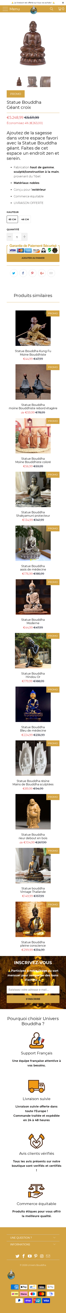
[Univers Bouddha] (34, 9)
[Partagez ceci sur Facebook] (23, 273)
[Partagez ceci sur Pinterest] (32, 273)
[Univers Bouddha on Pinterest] (36, 1256)
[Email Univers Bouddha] (48, 1256)
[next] (56, 44)
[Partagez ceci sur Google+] (42, 273)
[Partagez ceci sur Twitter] (14, 273)
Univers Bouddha (37, 1265)
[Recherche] (53, 8)
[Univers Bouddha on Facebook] (23, 1256)
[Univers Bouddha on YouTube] (29, 1256)
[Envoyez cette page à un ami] (51, 273)
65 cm (12, 219)
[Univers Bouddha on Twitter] (17, 1256)
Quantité (13, 229)
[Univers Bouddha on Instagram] (42, 1256)
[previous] (10, 44)
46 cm (25, 219)
